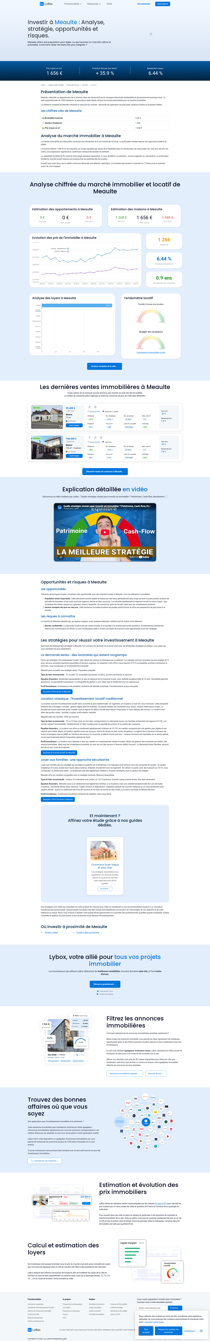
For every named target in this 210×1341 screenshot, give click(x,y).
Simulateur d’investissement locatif (41, 1308)
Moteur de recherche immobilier (39, 1311)
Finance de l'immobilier (118, 1304)
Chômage (145, 424)
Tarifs (109, 4)
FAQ (64, 1318)
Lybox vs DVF (115, 1314)
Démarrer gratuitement (105, 984)
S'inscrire (175, 1308)
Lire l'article (105, 889)
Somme (85, 85)
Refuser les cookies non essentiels (168, 1331)
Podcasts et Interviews (71, 1311)
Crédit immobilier (116, 1308)
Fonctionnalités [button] (71, 4)
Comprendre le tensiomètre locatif (150, 352)
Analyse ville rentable (56, 85)
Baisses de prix (156, 1073)
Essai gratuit (162, 4)
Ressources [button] (92, 4)
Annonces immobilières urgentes (124, 1073)
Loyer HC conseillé (130, 424)
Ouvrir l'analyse (74, 425)
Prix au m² (109, 424)
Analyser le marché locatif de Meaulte (59, 753)
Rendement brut (166, 418)
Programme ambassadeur (73, 1304)
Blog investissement (35, 1318)
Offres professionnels (36, 1321)
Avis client (66, 1308)
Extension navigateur (36, 1304)
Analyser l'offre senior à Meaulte (56, 691)
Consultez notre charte (154, 1322)
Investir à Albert (51, 932)
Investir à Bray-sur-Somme (88, 932)
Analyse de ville (33, 1314)
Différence (91, 416)
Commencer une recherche (46, 1161)
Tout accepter (146, 1331)
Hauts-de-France (73, 85)
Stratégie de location (96, 1304)
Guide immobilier (95, 1308)
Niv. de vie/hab (129, 416)
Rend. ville (145, 416)
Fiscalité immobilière (96, 1314)
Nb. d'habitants (111, 416)
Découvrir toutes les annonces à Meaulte (105, 471)
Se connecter (143, 4)
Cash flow (164, 411)
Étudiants (91, 424)
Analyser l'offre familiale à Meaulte (58, 799)
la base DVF (161, 1203)
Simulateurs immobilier (118, 1311)
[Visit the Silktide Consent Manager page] (201, 1331)
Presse (65, 1314)
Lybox (43, 85)
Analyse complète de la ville (104, 366)
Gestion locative (95, 1311)
